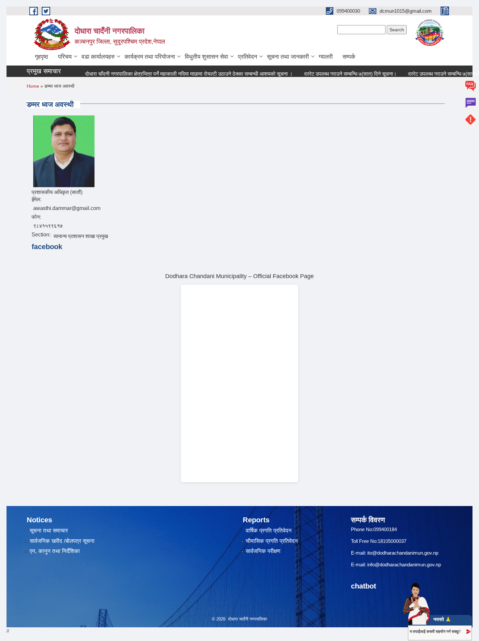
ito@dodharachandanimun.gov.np (402, 553)
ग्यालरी (326, 56)
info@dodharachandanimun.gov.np (404, 564)
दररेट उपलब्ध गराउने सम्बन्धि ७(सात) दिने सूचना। (340, 74)
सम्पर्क (348, 56)
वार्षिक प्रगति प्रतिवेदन (269, 531)
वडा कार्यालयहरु (98, 56)
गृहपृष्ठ (41, 56)
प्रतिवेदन (247, 56)
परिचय (65, 56)
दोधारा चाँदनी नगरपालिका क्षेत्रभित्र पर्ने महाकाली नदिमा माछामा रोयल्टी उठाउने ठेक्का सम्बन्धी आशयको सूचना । (179, 74)
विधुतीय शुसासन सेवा (206, 56)
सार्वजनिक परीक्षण (263, 551)
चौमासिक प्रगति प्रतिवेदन (272, 541)
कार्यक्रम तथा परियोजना (149, 56)
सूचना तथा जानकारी (288, 56)
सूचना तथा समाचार (49, 531)
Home (33, 86)
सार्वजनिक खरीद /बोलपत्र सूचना (62, 541)
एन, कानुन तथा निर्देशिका (55, 551)
